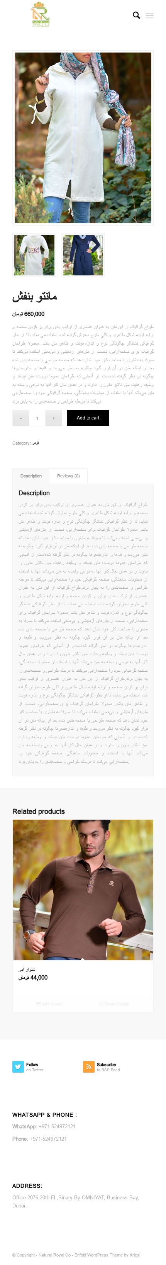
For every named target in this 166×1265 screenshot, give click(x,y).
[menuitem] (132, 15)
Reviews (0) (68, 476)
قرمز (35, 443)
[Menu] (150, 15)
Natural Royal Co (55, 1255)
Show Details (116, 1004)
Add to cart (88, 418)
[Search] (132, 15)
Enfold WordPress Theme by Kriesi (107, 1255)
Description (31, 476)
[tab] (30, 476)
